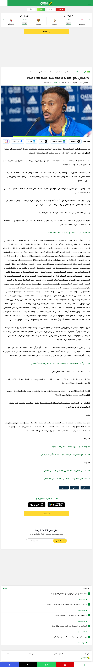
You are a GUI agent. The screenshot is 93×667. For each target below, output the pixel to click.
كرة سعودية (74, 72)
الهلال (74, 487)
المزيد (5, 588)
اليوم (41, 9)
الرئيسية (83, 72)
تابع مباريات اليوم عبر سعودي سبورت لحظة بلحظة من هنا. (68, 232)
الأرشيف (6, 654)
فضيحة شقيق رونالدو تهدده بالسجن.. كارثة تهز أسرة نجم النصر (67, 478)
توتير (47, 141)
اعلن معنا (31, 654)
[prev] (89, 20)
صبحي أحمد (83, 82)
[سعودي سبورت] (46, 3)
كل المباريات (46, 31)
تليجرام (35, 141)
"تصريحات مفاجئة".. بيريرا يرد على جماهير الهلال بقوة (71, 447)
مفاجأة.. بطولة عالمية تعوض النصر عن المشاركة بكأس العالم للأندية (65, 455)
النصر (63, 487)
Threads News (76, 141)
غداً (31, 9)
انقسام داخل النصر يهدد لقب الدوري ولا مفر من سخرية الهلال (67, 470)
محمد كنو (85, 487)
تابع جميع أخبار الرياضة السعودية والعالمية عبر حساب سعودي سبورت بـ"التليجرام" (60, 363)
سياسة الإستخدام (59, 654)
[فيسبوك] (17, 141)
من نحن (87, 654)
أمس (50, 9)
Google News (62, 141)
